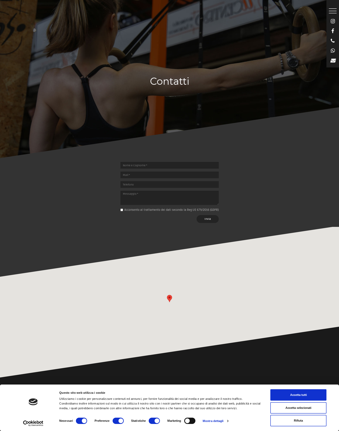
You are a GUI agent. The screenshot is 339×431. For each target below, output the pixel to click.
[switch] (118, 421)
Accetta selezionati (298, 407)
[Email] (333, 60)
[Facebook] (333, 31)
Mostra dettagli (213, 421)
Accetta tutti (298, 394)
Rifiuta (298, 420)
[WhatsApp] (333, 51)
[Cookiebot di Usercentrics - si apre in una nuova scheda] (33, 423)
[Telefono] (333, 41)
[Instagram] (333, 21)
